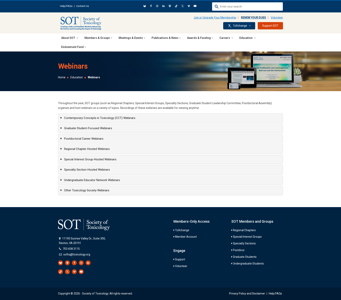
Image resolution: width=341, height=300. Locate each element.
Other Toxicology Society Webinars (86, 190)
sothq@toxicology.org (76, 254)
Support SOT (270, 25)
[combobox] (247, 6)
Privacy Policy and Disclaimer (247, 293)
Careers (225, 37)
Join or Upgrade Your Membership (215, 17)
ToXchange (182, 230)
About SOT (68, 37)
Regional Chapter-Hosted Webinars (87, 149)
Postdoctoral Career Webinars (83, 138)
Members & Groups (97, 37)
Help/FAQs (66, 6)
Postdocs (239, 250)
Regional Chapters (244, 230)
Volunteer (277, 17)
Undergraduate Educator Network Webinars (92, 180)
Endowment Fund (72, 47)
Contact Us (82, 6)
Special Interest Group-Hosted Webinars (90, 159)
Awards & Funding (199, 37)
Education (246, 37)
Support (180, 259)
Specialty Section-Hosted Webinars (87, 169)
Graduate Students (245, 256)
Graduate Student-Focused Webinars (88, 128)
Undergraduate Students (248, 263)
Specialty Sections (244, 243)
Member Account (186, 236)
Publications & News (165, 37)
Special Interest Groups (247, 236)
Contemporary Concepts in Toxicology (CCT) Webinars (99, 118)
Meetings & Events (131, 37)
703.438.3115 (71, 248)
